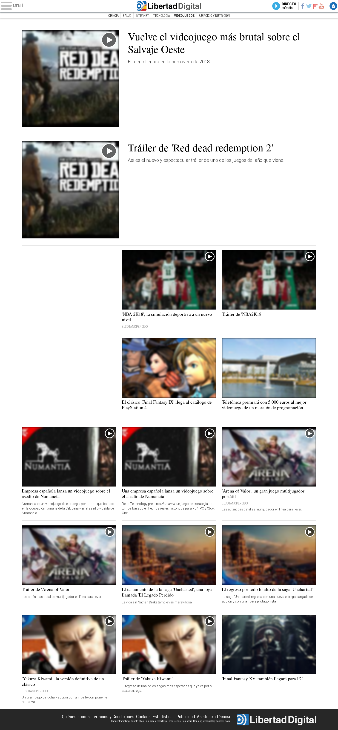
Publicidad (185, 716)
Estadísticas (163, 716)
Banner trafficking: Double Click (127, 721)
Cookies (143, 716)
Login (333, 6)
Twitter (309, 6)
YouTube (321, 6)
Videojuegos (184, 15)
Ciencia (113, 15)
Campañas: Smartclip (156, 721)
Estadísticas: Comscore (180, 721)
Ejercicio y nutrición (214, 15)
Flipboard (315, 6)
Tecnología (161, 15)
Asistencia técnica (213, 716)
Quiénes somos (76, 716)
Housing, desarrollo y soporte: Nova (211, 721)
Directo (289, 6)
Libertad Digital (169, 6)
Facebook (302, 6)
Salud (127, 15)
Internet (142, 15)
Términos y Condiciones (113, 716)
